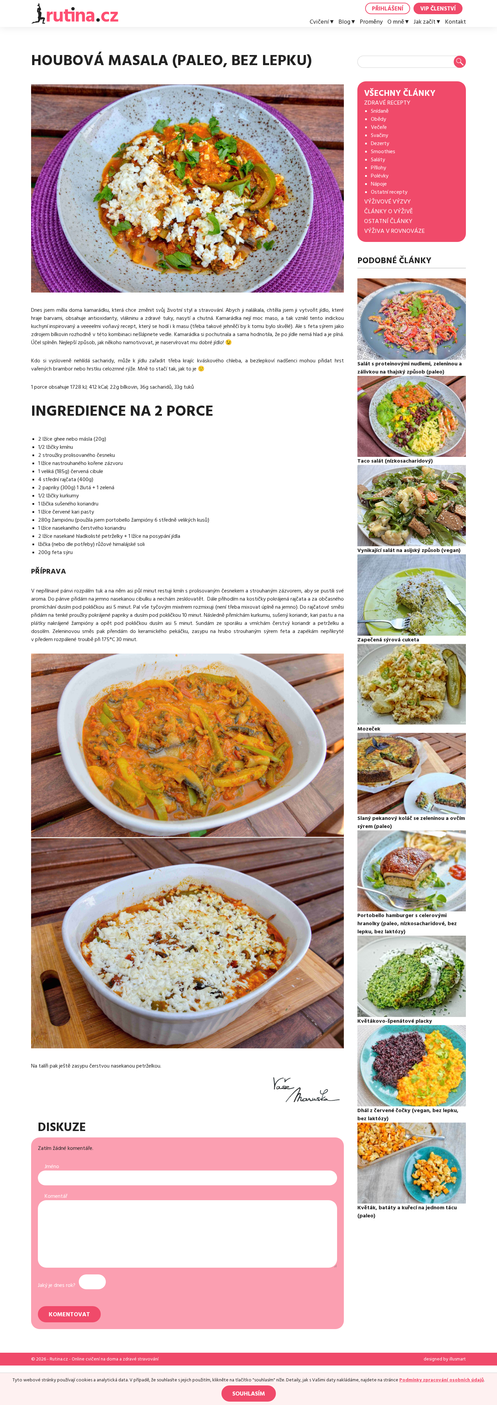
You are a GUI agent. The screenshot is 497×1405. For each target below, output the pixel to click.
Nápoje (379, 184)
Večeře (379, 127)
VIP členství (438, 9)
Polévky (379, 176)
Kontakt (455, 22)
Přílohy (378, 167)
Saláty (378, 159)
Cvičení (319, 22)
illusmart (457, 1359)
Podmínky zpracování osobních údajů (441, 1380)
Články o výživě (388, 211)
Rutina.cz (59, 1359)
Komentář (56, 1196)
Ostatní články (388, 221)
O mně (395, 22)
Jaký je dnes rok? (56, 1285)
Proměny (371, 22)
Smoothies (383, 151)
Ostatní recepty (389, 192)
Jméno (52, 1166)
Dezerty (380, 143)
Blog (344, 22)
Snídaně (379, 111)
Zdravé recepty (387, 103)
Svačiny (379, 135)
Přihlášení (387, 9)
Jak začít (424, 22)
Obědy (378, 119)
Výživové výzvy (387, 201)
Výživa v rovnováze (394, 231)
